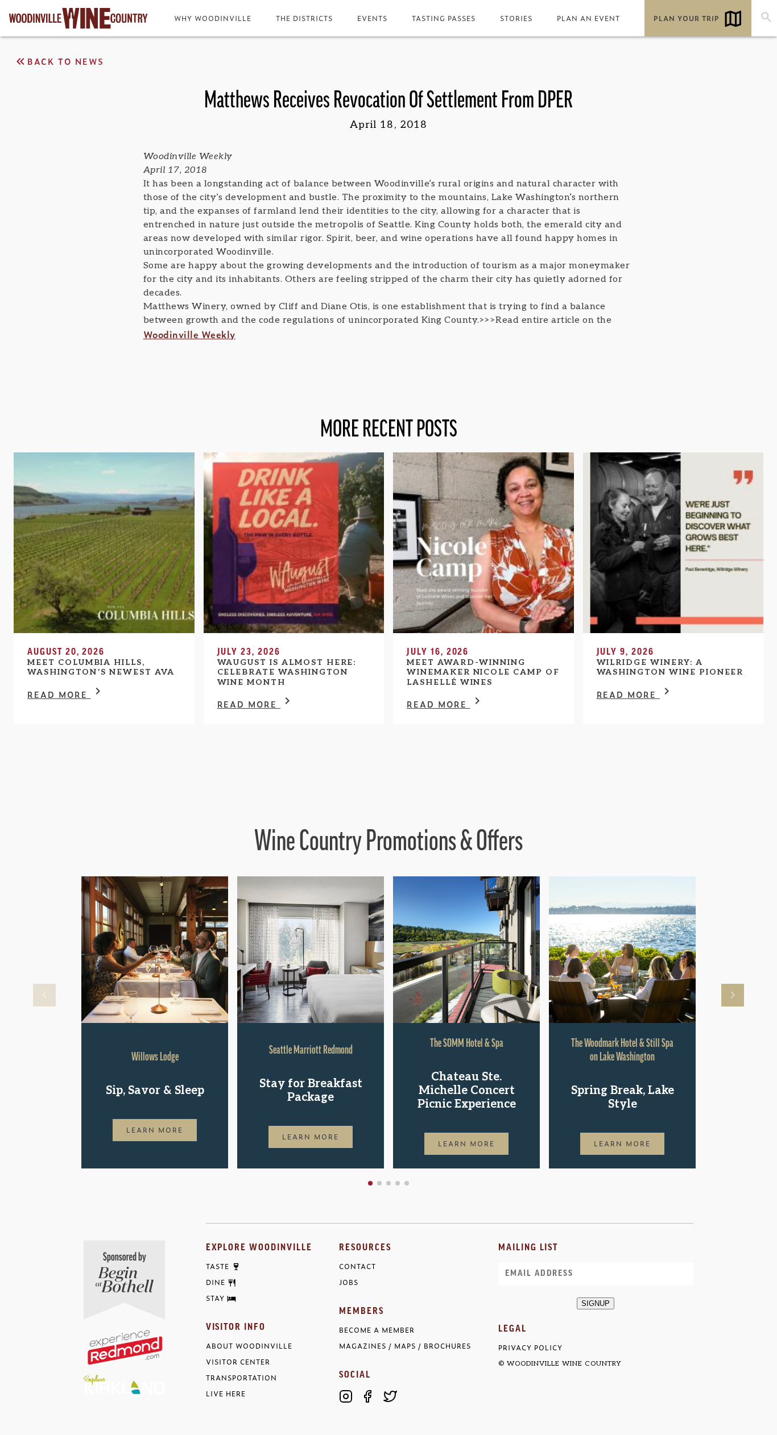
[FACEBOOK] (368, 1396)
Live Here (226, 1394)
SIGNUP (595, 1303)
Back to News (65, 61)
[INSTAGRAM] (346, 1396)
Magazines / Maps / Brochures (405, 1346)
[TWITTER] (390, 1396)
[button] (370, 1183)
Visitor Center (238, 1362)
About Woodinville (249, 1346)
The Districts (304, 18)
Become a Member (377, 1330)
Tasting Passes (444, 18)
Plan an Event (588, 18)
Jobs (348, 1282)
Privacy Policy (530, 1348)
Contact (357, 1266)
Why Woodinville (212, 18)
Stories (516, 18)
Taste (217, 1266)
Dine (215, 1282)
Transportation (241, 1378)
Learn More (154, 1130)
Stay (215, 1298)
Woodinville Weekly (189, 334)
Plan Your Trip (687, 18)
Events (372, 18)
